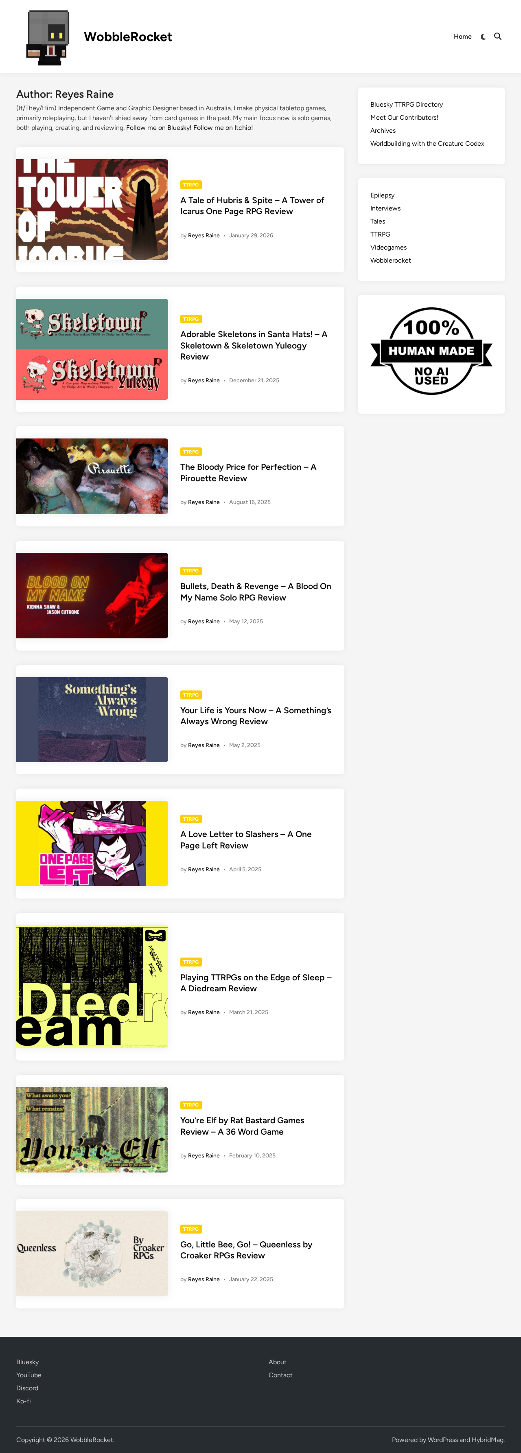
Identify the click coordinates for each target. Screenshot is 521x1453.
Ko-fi (23, 1401)
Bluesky (27, 1362)
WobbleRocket (128, 36)
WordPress (443, 1440)
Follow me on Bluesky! (159, 127)
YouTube (29, 1375)
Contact (281, 1375)
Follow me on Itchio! (223, 127)
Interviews (385, 208)
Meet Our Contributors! (404, 117)
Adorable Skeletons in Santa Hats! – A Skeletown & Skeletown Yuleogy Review (254, 345)
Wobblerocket (390, 260)
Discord (27, 1388)
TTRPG (191, 185)
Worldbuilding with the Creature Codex (427, 143)
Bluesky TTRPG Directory (406, 104)
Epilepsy (382, 195)
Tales (377, 221)
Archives (383, 130)
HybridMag (487, 1440)
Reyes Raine (204, 235)
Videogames (388, 247)
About (278, 1362)
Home (463, 36)
